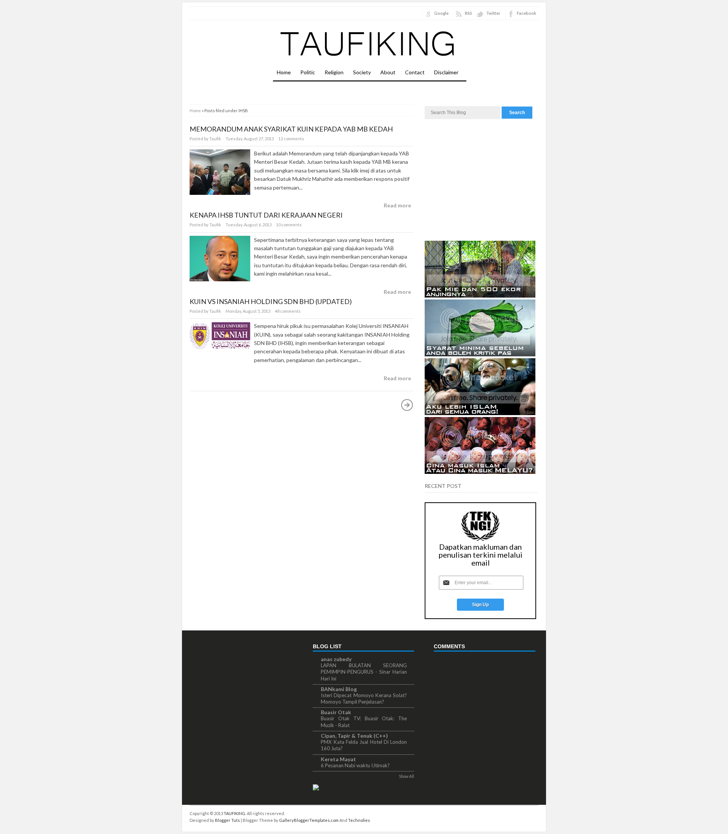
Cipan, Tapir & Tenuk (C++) (354, 735)
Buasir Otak (336, 712)
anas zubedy (336, 659)
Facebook (526, 13)
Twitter (493, 13)
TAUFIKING (234, 813)
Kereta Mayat (338, 759)
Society (362, 72)
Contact (415, 72)
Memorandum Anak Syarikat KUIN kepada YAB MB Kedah (291, 129)
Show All (406, 776)
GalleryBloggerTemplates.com (309, 820)
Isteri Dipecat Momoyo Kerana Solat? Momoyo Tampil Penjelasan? (364, 698)
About (387, 72)
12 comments (291, 138)
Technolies (359, 820)
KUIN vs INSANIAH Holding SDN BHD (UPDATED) (271, 301)
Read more (397, 205)
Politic (307, 72)
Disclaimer (446, 72)
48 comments (288, 311)
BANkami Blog (339, 689)
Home (284, 72)
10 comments (289, 224)
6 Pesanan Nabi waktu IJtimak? (355, 765)
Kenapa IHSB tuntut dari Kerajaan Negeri (266, 215)
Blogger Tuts (227, 820)
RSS (468, 13)
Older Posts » (407, 405)
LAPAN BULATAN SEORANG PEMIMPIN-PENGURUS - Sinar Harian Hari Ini (364, 672)
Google (441, 13)
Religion (334, 72)
